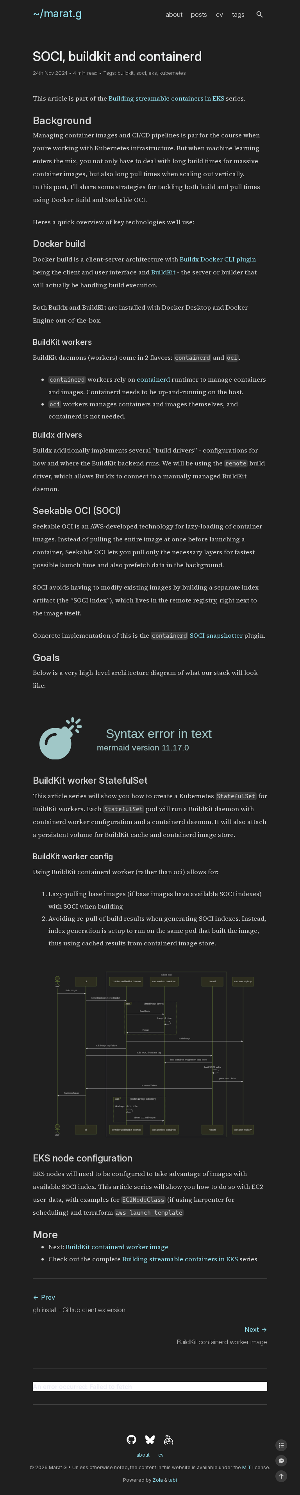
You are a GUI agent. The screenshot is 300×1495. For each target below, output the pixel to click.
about (174, 14)
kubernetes (172, 73)
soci (141, 73)
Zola (158, 1480)
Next (256, 1329)
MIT (246, 1467)
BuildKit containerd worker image (117, 1247)
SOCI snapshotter (216, 635)
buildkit (126, 73)
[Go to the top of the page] (281, 1476)
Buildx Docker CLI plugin (218, 259)
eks (152, 73)
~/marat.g (57, 13)
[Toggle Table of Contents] (281, 1445)
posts (199, 14)
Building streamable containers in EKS (166, 98)
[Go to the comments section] (281, 1461)
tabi (172, 1480)
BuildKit (163, 272)
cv (219, 14)
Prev (44, 1297)
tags (238, 14)
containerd (153, 379)
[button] (259, 14)
